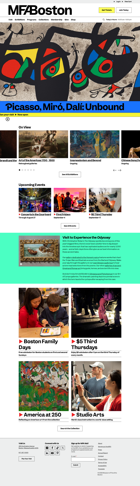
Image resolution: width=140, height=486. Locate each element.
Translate (101, 469)
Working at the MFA (104, 447)
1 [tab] (21, 170)
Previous (115, 170)
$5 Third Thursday (101, 214)
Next (120, 170)
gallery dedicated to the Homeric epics (82, 257)
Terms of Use (102, 463)
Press (100, 450)
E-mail (73, 456)
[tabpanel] (43, 147)
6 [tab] (35, 170)
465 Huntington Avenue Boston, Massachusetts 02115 (28, 447)
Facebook (52, 448)
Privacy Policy (102, 459)
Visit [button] (10, 20)
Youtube (52, 453)
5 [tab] (32, 170)
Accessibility (102, 466)
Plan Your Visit (27, 459)
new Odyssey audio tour (103, 263)
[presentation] (35, 200)
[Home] (40, 10)
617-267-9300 (23, 453)
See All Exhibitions (70, 174)
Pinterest (57, 453)
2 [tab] (23, 170)
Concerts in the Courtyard (36, 214)
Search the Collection (70, 428)
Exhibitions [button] (20, 20)
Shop (73, 20)
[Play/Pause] (8, 119)
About (100, 443)
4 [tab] (29, 170)
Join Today (124, 10)
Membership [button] (56, 20)
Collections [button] (44, 20)
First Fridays (63, 214)
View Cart (128, 2)
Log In (118, 2)
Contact (101, 456)
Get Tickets (107, 10)
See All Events (70, 226)
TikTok (57, 448)
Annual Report (103, 453)
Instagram (47, 448)
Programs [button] (31, 20)
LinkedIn (47, 453)
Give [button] (67, 20)
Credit (21, 264)
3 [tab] (26, 170)
